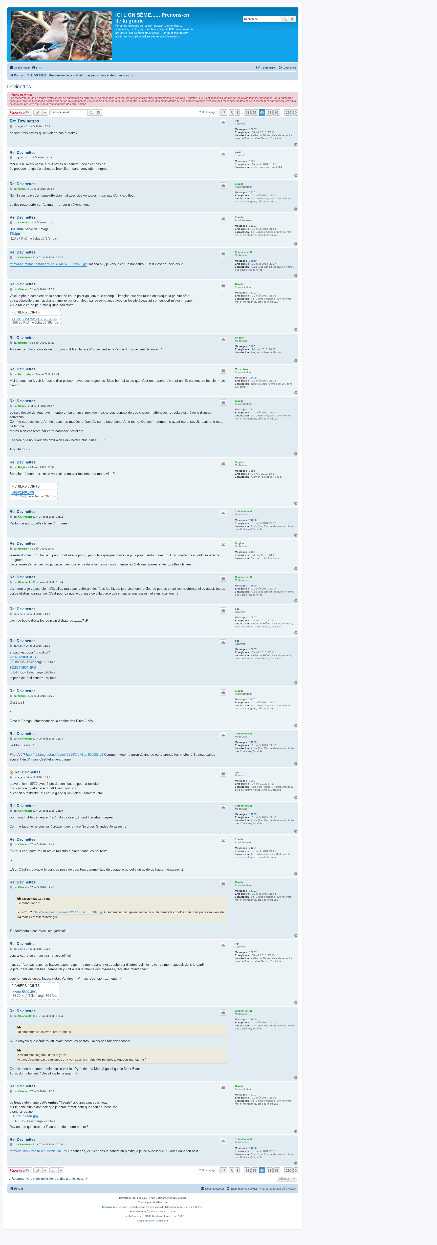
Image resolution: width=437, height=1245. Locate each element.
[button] (223, 112)
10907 (253, 129)
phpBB (141, 1197)
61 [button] (269, 112)
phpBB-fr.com (159, 1202)
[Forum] (61, 34)
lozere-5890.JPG (24, 992)
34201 (253, 192)
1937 (252, 161)
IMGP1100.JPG (22, 492)
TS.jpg (15, 234)
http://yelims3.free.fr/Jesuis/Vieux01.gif (38, 1151)
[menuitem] (37, 68)
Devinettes (19, 86)
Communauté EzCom (114, 1207)
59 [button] (254, 112)
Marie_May (241, 369)
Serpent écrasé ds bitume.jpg (34, 318)
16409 (253, 377)
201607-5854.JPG (23, 667)
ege (237, 120)
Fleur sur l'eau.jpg (24, 1116)
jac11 (238, 152)
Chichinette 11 (243, 252)
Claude (239, 183)
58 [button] (247, 112)
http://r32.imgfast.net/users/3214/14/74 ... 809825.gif (48, 264)
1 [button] (237, 112)
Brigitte (239, 337)
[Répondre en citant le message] (223, 122)
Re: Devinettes (24, 121)
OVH (172, 1211)
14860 (253, 260)
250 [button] (288, 112)
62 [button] (276, 112)
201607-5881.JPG (23, 657)
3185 (252, 346)
